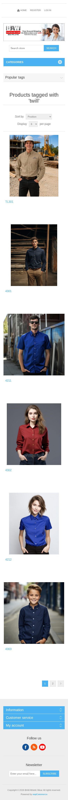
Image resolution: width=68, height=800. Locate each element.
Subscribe (49, 773)
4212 (8, 559)
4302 (8, 470)
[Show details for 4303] (34, 613)
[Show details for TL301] (34, 166)
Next (61, 684)
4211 (8, 380)
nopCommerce (40, 794)
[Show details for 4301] (34, 255)
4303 (8, 649)
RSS (34, 747)
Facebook (25, 747)
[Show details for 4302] (34, 434)
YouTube (42, 747)
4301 (8, 291)
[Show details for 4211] (34, 344)
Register (35, 10)
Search (51, 48)
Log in (47, 10)
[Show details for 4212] (34, 523)
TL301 (9, 201)
